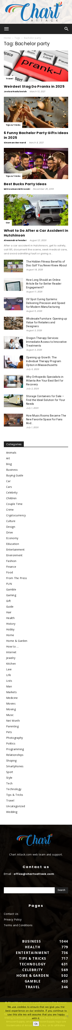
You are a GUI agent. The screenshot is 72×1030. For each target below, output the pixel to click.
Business (12, 469)
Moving (11, 709)
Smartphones (15, 766)
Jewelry (10, 658)
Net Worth (13, 720)
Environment (14, 555)
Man (9, 686)
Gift (8, 601)
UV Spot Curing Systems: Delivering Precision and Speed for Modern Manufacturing (45, 303)
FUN (9, 584)
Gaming (11, 595)
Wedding (11, 812)
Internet (11, 652)
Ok (36, 1023)
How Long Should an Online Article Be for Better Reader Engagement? (43, 283)
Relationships (14, 755)
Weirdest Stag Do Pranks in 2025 (34, 86)
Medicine (12, 698)
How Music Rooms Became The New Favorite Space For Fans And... (46, 419)
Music (10, 715)
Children (11, 498)
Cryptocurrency (16, 515)
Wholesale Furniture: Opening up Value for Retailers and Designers (46, 322)
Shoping (11, 760)
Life (8, 675)
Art (8, 458)
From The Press (16, 578)
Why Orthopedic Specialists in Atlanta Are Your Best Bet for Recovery (44, 380)
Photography (14, 738)
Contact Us (11, 914)
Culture (10, 521)
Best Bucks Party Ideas (25, 184)
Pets (9, 732)
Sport (9, 772)
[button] (6, 29)
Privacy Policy (13, 919)
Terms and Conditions (18, 925)
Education (12, 544)
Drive (9, 532)
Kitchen (11, 663)
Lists (9, 680)
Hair (8, 612)
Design (10, 526)
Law (9, 669)
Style (9, 777)
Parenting (12, 726)
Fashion (11, 561)
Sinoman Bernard (15, 142)
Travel (9, 78)
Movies (11, 703)
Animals (11, 452)
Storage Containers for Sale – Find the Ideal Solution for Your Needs (45, 400)
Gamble (11, 589)
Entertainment (15, 549)
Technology (13, 789)
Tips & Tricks (13, 125)
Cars (9, 487)
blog (9, 464)
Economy (12, 538)
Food (9, 572)
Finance (11, 566)
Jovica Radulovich (15, 91)
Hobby (10, 629)
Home (7, 38)
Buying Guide (14, 475)
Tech (9, 783)
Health (10, 618)
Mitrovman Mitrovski (17, 188)
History (10, 623)
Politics (11, 743)
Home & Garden (16, 641)
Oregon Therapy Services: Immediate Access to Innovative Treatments (46, 341)
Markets (11, 692)
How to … (12, 646)
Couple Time (14, 504)
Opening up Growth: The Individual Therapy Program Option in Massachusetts (43, 361)
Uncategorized (15, 806)
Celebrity (11, 492)
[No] (67, 1016)
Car (8, 222)
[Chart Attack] (36, 12)
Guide (10, 606)
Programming (15, 749)
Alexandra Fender (15, 240)
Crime (10, 509)
